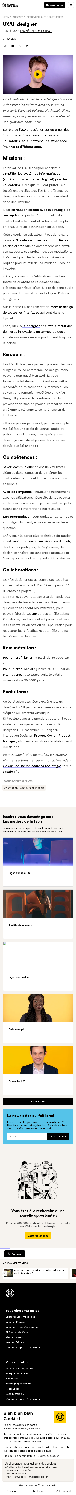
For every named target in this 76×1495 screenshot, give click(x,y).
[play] (38, 74)
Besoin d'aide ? (15, 1342)
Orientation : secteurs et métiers (45, 17)
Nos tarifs (12, 1378)
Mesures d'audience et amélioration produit (27, 1477)
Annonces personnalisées (18, 1470)
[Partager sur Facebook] (13, 46)
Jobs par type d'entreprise (22, 1326)
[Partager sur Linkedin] (27, 46)
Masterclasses (14, 1337)
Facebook (10, 771)
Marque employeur (17, 1373)
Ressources (12, 1388)
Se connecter (54, 5)
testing (32, 613)
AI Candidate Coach (18, 1332)
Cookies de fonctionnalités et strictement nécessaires (31, 1467)
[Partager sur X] (20, 46)
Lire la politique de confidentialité (19, 1456)
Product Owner (45, 735)
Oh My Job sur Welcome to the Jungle (32, 766)
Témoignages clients (18, 1383)
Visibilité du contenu (16, 1474)
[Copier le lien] (5, 46)
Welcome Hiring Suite (19, 1368)
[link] (36, 31)
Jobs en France (15, 1322)
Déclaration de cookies (48, 1456)
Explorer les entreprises (20, 1316)
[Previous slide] (5, 1273)
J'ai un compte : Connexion (23, 1347)
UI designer (31, 326)
